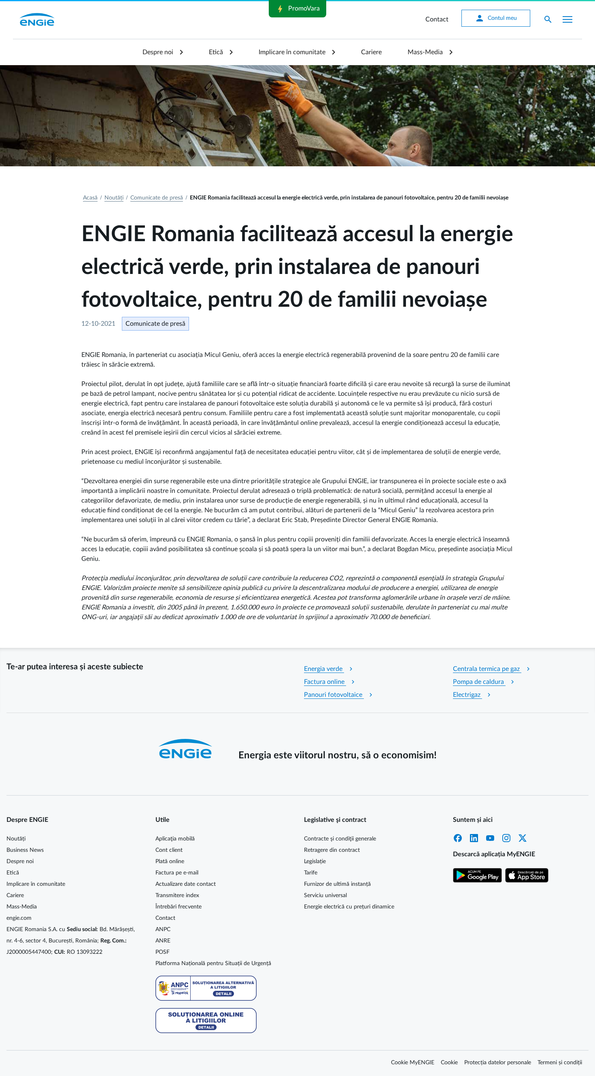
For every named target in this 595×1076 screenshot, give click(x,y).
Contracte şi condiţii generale (340, 839)
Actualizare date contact (185, 884)
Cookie (449, 1062)
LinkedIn (474, 838)
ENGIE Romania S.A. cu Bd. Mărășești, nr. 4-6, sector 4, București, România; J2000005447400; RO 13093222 (70, 941)
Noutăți (113, 198)
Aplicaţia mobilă (175, 839)
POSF (162, 952)
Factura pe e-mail (176, 873)
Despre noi (157, 52)
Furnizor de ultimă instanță (337, 884)
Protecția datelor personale (497, 1062)
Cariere (371, 52)
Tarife (310, 873)
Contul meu (496, 18)
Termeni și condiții (560, 1062)
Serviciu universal (325, 895)
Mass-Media (425, 52)
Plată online (169, 861)
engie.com (19, 918)
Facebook (458, 838)
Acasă (90, 198)
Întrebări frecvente (178, 907)
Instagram (506, 838)
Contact (436, 19)
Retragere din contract (332, 850)
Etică (216, 52)
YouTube (490, 838)
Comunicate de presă (156, 198)
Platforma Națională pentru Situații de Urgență (213, 963)
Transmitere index (177, 895)
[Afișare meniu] (567, 19)
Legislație (315, 861)
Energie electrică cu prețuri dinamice (349, 907)
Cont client (169, 850)
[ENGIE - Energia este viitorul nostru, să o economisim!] (37, 19)
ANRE (162, 941)
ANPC (162, 929)
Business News (25, 850)
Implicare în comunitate (292, 52)
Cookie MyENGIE (412, 1062)
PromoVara (297, 9)
